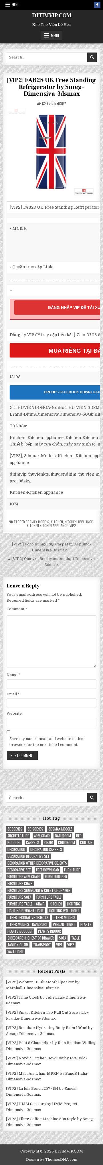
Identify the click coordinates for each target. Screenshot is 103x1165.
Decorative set (19, 870)
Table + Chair (17, 945)
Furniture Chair (20, 883)
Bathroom (63, 835)
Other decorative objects (27, 917)
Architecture (18, 835)
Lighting (73, 904)
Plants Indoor (49, 931)
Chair (48, 842)
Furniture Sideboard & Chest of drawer (38, 890)
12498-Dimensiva (54, 103)
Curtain (86, 842)
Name (13, 675)
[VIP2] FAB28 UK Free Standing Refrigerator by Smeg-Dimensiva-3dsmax (51, 87)
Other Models (64, 917)
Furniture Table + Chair (26, 904)
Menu (15, 4)
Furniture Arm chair (23, 876)
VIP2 (73, 525)
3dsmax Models (37, 521)
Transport (42, 945)
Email (13, 694)
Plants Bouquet (20, 931)
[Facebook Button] (97, 5)
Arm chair (42, 835)
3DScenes (14, 829)
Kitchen (57, 521)
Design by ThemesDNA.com (51, 1159)
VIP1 (59, 945)
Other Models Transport (27, 924)
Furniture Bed (56, 876)
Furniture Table (48, 897)
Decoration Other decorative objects (37, 863)
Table (75, 938)
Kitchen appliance (79, 521)
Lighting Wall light (64, 910)
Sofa (62, 938)
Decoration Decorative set (28, 856)
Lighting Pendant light (25, 910)
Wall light (15, 951)
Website (14, 713)
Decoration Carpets (46, 849)
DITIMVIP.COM (51, 15)
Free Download (47, 870)
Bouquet (14, 842)
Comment (17, 609)
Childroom (66, 842)
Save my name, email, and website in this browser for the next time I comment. (46, 742)
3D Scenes (35, 829)
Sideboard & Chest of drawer (30, 938)
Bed (79, 835)
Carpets (32, 842)
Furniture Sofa (19, 897)
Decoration (16, 849)
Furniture (72, 870)
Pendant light (64, 924)
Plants (86, 924)
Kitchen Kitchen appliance (47, 525)
